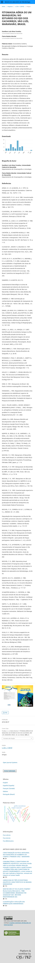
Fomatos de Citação (9, 738)
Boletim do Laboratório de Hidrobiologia (17, 2)
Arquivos (10, 6)
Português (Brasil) (9, 794)
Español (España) (8, 785)
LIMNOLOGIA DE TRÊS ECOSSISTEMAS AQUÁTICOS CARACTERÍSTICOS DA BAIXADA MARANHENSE (17, 882)
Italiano (5, 791)
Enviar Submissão (9, 771)
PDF (6, 713)
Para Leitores (6, 835)
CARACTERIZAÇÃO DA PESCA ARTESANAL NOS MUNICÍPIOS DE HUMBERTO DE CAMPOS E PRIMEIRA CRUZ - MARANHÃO (16, 855)
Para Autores (6, 838)
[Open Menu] (2, 2)
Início (3, 6)
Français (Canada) (9, 788)
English (5, 782)
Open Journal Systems (10, 762)
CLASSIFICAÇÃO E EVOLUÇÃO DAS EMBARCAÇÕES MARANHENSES (14, 903)
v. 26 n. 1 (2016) (19, 6)
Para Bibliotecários (8, 841)
